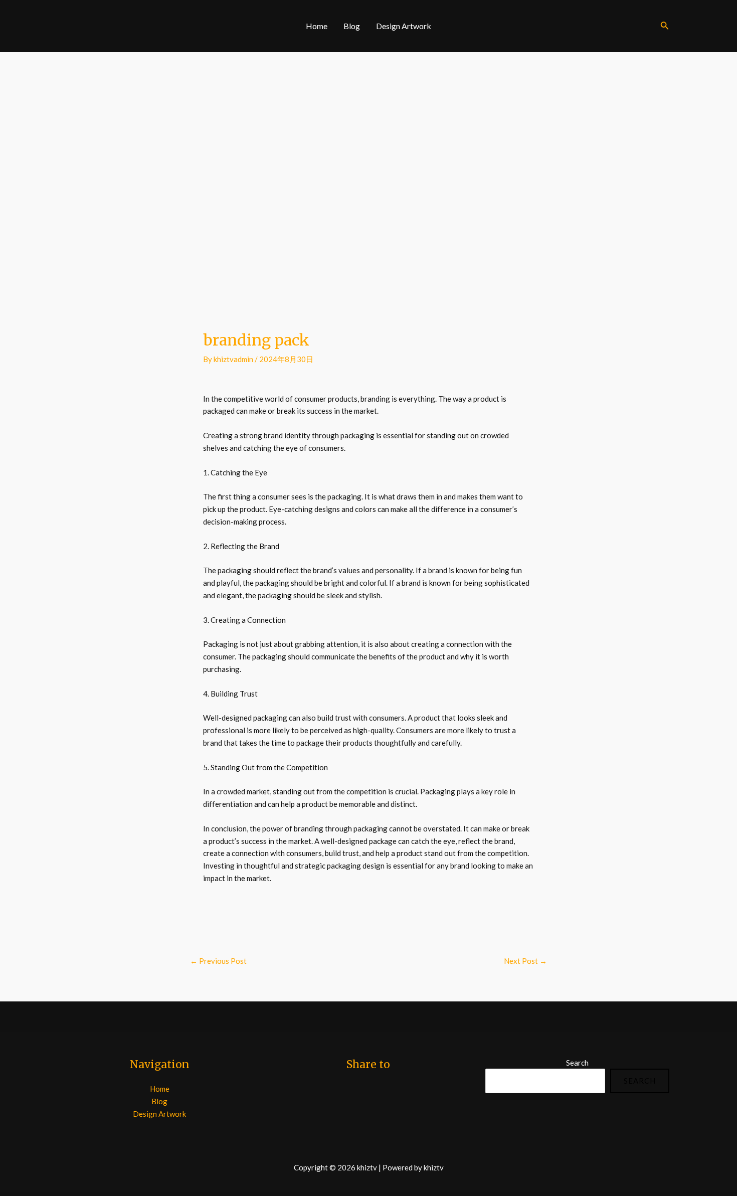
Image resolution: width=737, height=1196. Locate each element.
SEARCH (640, 1080)
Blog (351, 26)
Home (316, 26)
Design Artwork (403, 26)
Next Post (525, 960)
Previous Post (218, 960)
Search (577, 1062)
